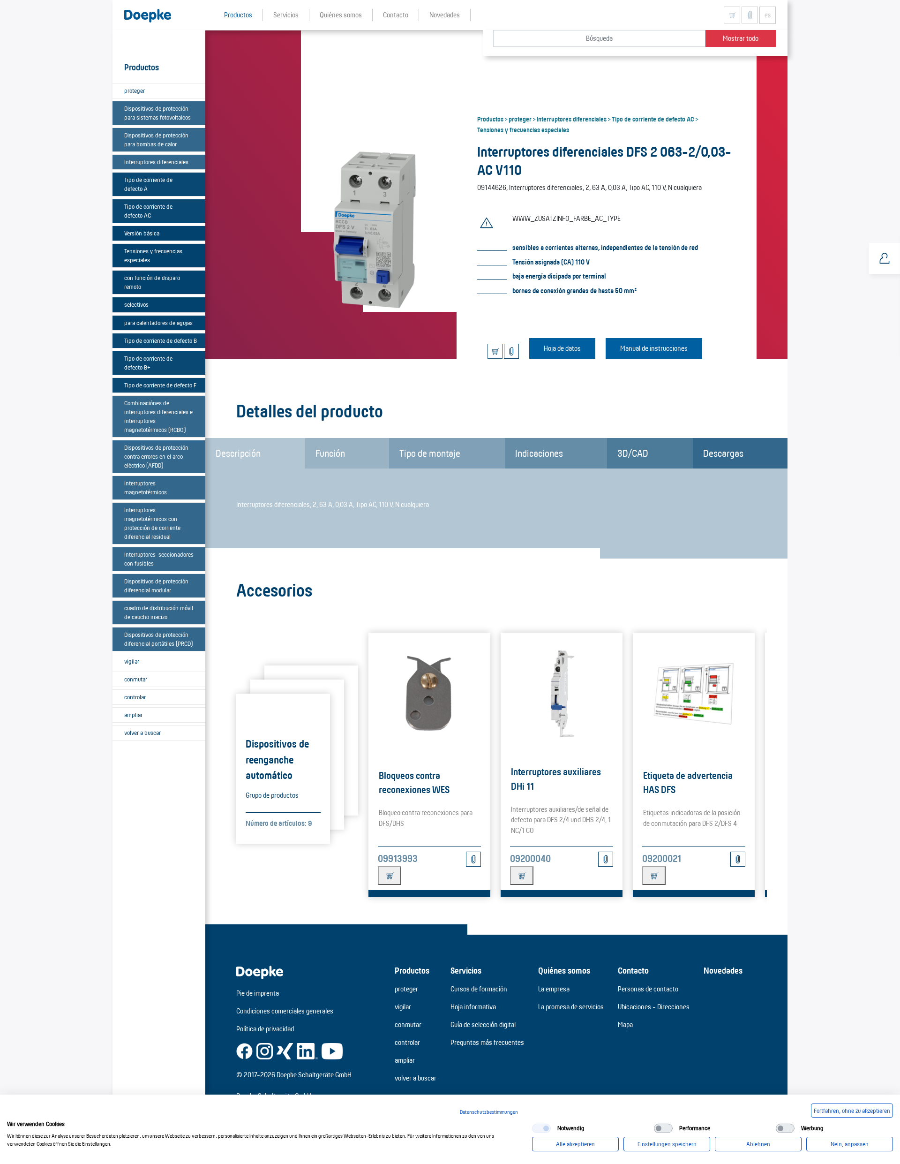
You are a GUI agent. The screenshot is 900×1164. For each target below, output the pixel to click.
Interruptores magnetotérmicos (145, 487)
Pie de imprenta (257, 993)
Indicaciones (539, 453)
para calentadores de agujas (158, 322)
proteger (134, 90)
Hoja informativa (473, 1006)
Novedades (723, 970)
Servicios (465, 970)
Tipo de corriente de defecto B (160, 340)
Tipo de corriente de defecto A (148, 184)
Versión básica (141, 233)
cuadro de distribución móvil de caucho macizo (158, 612)
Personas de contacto (648, 988)
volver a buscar (142, 732)
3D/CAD (632, 453)
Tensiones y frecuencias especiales (153, 255)
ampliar (133, 714)
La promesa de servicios (571, 1006)
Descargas (723, 453)
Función (330, 453)
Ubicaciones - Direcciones (654, 1006)
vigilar (131, 661)
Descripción (238, 453)
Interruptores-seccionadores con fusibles (159, 559)
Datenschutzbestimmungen (489, 1112)
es (768, 15)
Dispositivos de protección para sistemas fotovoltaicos (157, 113)
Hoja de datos (562, 348)
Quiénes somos (564, 970)
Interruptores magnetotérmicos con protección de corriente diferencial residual (152, 523)
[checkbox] (541, 1128)
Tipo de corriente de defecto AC (148, 211)
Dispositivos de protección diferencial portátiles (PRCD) (158, 639)
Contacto (633, 970)
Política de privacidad (265, 1028)
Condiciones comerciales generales (284, 1010)
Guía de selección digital (483, 1024)
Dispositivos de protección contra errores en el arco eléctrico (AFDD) (156, 456)
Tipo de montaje (429, 453)
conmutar (135, 679)
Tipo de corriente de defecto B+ (148, 363)
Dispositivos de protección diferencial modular (156, 585)
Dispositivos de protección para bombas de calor (156, 139)
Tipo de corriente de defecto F (160, 385)
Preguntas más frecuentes (487, 1042)
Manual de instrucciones (654, 348)
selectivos (136, 304)
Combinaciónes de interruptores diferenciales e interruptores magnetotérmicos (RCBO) (158, 416)
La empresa (554, 988)
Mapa (625, 1024)
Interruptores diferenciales (156, 162)
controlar (135, 697)
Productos (490, 118)
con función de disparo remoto (152, 282)
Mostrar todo (740, 38)
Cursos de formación (478, 988)
